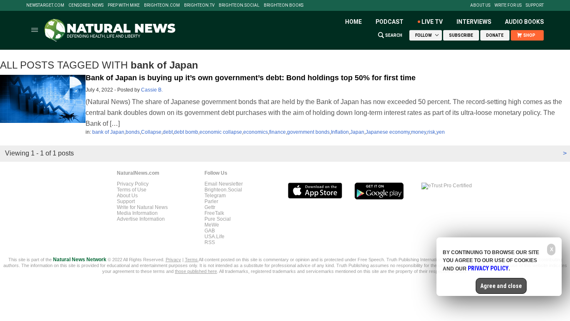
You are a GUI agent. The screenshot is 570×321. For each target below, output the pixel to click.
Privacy (173, 259)
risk (431, 132)
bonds (133, 132)
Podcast (390, 21)
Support (535, 5)
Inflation (340, 132)
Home (353, 21)
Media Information (137, 213)
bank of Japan (108, 132)
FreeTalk (214, 213)
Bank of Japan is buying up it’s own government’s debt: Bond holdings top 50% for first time (251, 78)
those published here (196, 271)
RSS (209, 242)
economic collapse (220, 132)
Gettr (209, 207)
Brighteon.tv (199, 5)
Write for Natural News (142, 207)
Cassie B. (152, 90)
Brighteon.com (162, 5)
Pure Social (217, 219)
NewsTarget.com (45, 5)
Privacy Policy (133, 184)
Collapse (151, 132)
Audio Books (524, 21)
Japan (357, 132)
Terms (192, 259)
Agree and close (501, 286)
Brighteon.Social (239, 5)
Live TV (432, 21)
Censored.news (85, 5)
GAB (209, 231)
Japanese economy (388, 132)
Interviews (474, 21)
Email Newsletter (223, 184)
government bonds (308, 132)
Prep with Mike (124, 5)
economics (255, 132)
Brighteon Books (283, 5)
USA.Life (214, 236)
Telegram (215, 196)
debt (168, 132)
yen (440, 132)
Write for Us (508, 5)
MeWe (211, 225)
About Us (480, 5)
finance (277, 132)
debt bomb (186, 132)
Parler (211, 201)
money (418, 132)
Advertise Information (141, 219)
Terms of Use (131, 190)
